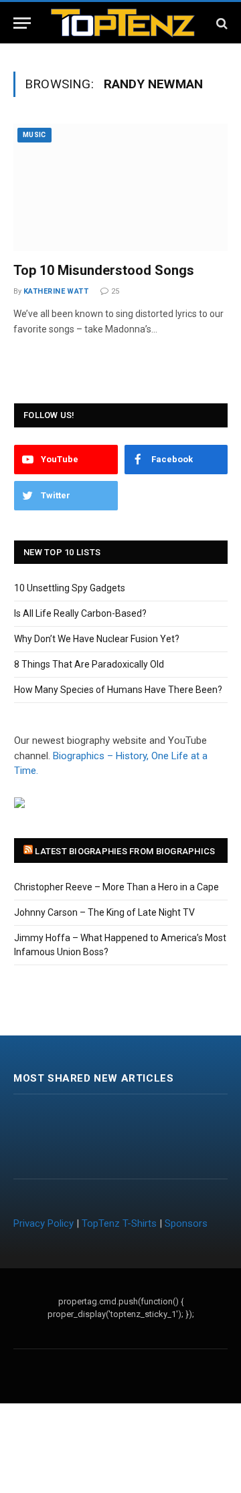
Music (34, 134)
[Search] (221, 23)
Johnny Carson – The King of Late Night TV (104, 912)
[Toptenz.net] (123, 23)
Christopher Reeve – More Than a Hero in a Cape (116, 887)
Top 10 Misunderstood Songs (103, 270)
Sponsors (186, 1223)
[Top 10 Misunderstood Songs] (120, 187)
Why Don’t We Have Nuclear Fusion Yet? (96, 638)
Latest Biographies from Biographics (125, 851)
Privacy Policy (43, 1223)
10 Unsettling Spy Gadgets (69, 588)
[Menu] (22, 23)
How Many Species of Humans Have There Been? (118, 689)
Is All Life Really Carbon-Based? (80, 613)
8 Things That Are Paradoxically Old (89, 664)
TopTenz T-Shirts (119, 1223)
